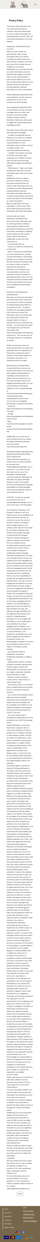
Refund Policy (28, 1218)
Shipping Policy (29, 1214)
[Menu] (35, 4)
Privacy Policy (28, 1211)
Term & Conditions (30, 1221)
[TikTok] (16, 1232)
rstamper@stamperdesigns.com (18, 467)
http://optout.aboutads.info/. (17, 447)
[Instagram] (20, 1232)
